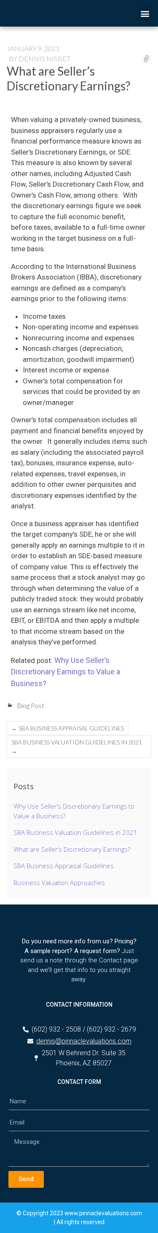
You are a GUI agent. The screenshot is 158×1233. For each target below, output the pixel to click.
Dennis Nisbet (44, 58)
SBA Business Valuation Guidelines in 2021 (76, 747)
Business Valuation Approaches (59, 882)
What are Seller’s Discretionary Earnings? (71, 849)
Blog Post (30, 705)
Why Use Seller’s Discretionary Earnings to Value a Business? (65, 672)
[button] (145, 13)
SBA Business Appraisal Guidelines (67, 728)
